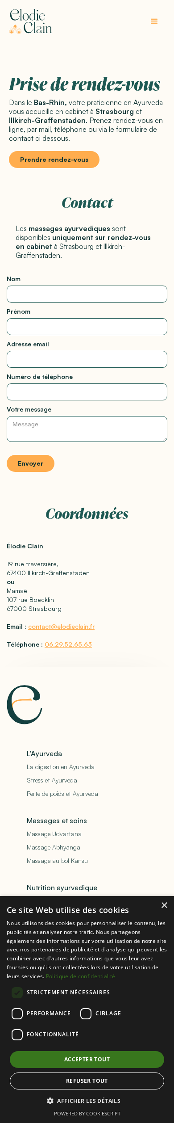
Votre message (29, 409)
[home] (30, 21)
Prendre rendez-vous (54, 159)
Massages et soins (57, 820)
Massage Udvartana (54, 833)
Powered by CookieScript (87, 1113)
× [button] (164, 905)
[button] (154, 21)
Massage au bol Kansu (57, 860)
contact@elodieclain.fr (61, 626)
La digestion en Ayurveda (61, 766)
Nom (14, 278)
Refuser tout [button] (87, 1081)
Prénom (18, 311)
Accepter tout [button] (87, 1059)
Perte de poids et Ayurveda (62, 793)
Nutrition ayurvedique (62, 887)
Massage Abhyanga (53, 847)
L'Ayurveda (44, 753)
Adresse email (28, 344)
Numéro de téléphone (40, 376)
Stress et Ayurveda (52, 780)
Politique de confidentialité (80, 976)
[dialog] (87, 1009)
